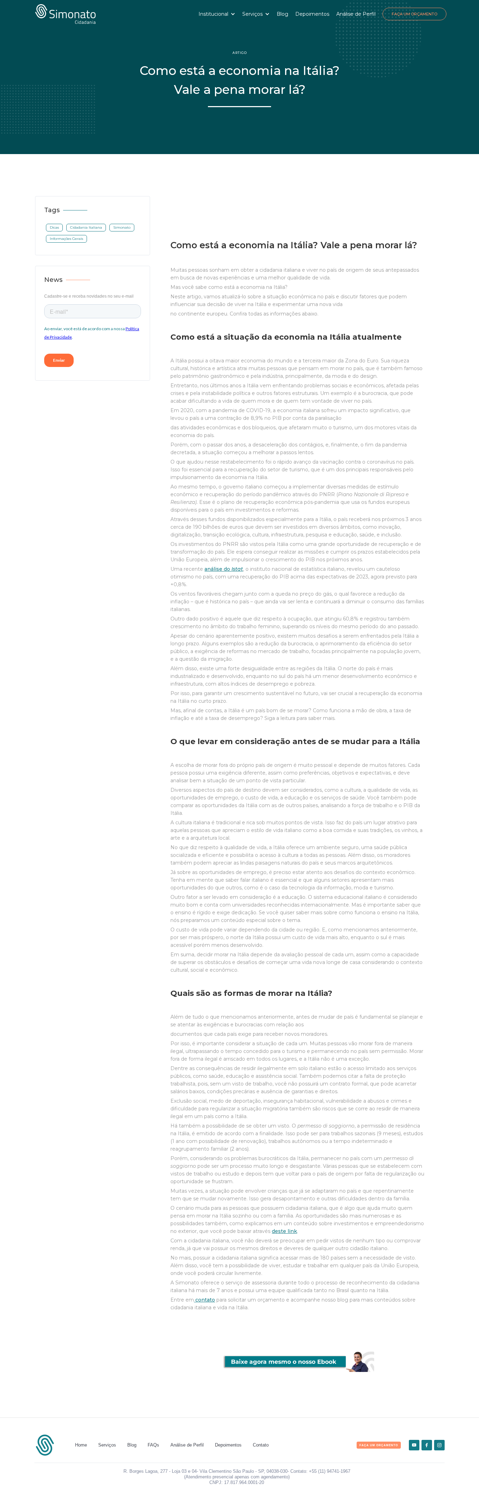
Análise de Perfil (356, 14)
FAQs (153, 1445)
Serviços (107, 1445)
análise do (223, 569)
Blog (282, 14)
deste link (284, 1231)
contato (204, 1300)
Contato (261, 1445)
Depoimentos (312, 14)
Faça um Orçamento (414, 14)
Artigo (239, 53)
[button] (217, 14)
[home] (65, 14)
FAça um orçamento (378, 1445)
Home (81, 1445)
